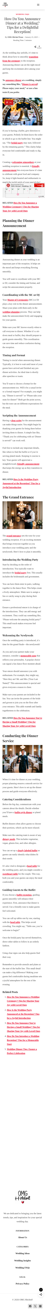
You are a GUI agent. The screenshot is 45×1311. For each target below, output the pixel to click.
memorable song (28, 655)
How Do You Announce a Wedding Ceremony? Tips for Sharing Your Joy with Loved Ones (21, 207)
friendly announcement (28, 464)
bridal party (17, 143)
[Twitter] (35, 1306)
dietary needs (9, 839)
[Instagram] (40, 1306)
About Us (22, 1237)
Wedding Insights (22, 1260)
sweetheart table (10, 874)
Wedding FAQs (22, 14)
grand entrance (13, 535)
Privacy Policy (22, 1283)
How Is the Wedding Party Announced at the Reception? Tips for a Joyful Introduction (21, 483)
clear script (16, 420)
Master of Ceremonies (17, 300)
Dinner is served (29, 84)
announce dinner (13, 80)
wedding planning (11, 312)
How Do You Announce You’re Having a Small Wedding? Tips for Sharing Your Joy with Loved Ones (22, 722)
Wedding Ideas (22, 1253)
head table (32, 866)
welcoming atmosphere (23, 162)
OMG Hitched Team (15, 37)
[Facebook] (30, 1306)
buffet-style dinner (23, 812)
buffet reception (24, 895)
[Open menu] (39, 5)
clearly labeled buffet (27, 850)
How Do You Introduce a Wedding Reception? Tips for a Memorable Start (23, 1040)
